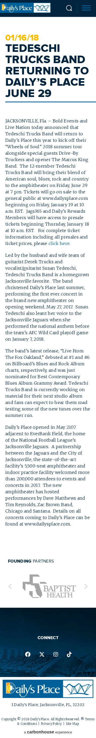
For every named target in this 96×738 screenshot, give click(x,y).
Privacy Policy (51, 724)
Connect (48, 637)
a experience (48, 732)
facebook (27, 654)
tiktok (69, 654)
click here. (60, 243)
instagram (55, 654)
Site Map (72, 724)
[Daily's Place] (25, 11)
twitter (41, 654)
